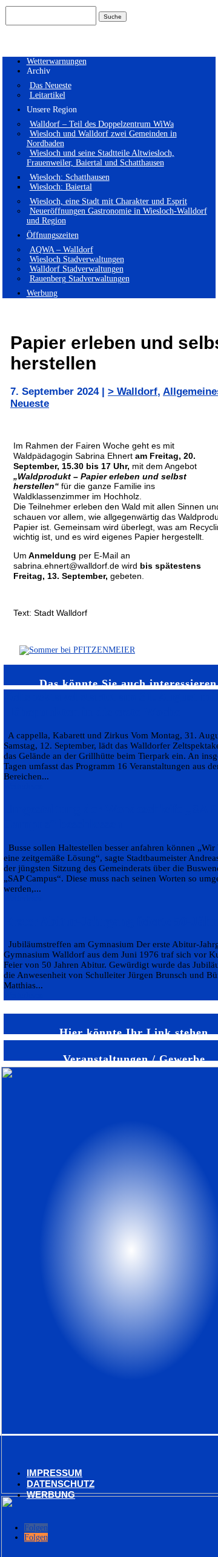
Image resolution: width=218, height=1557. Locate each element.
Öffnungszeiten (53, 235)
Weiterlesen (23, 786)
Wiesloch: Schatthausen (70, 177)
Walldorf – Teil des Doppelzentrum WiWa (102, 124)
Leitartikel (47, 95)
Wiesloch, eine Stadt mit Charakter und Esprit (108, 201)
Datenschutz (60, 1484)
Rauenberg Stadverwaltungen (80, 278)
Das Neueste (50, 85)
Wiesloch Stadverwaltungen (77, 259)
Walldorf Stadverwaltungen (77, 268)
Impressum (54, 1473)
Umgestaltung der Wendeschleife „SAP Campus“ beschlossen (110, 816)
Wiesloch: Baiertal (61, 186)
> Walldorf (132, 391)
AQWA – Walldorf (61, 249)
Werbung (42, 293)
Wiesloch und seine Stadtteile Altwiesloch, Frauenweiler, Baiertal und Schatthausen (100, 158)
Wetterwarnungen (57, 61)
